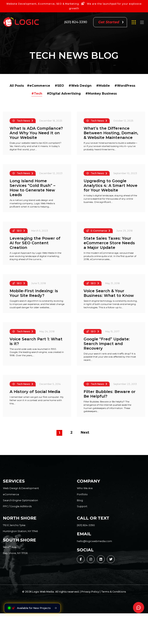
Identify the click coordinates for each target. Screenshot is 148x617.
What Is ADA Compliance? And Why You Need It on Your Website (36, 133)
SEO (19, 230)
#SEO (59, 85)
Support (82, 506)
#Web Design (80, 85)
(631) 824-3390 (75, 22)
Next (85, 432)
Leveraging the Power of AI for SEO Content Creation (35, 243)
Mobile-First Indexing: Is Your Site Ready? (34, 293)
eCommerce (11, 494)
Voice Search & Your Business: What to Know (109, 293)
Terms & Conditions (113, 591)
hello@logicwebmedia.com (94, 541)
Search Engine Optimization (20, 500)
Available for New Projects (33, 608)
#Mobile (103, 85)
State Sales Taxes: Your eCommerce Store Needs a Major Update (109, 243)
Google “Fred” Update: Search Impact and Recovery (107, 344)
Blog (80, 500)
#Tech (36, 93)
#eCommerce (38, 85)
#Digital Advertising (64, 93)
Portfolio (82, 494)
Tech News (23, 120)
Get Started (108, 22)
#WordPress (124, 85)
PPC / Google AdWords (17, 506)
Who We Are (85, 488)
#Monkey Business (101, 93)
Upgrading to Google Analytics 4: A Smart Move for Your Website (110, 185)
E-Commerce (99, 230)
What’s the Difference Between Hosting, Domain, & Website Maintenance (111, 133)
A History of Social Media (35, 391)
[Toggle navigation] (142, 23)
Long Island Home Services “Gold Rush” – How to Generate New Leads (32, 188)
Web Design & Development (21, 488)
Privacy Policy (90, 591)
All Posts (17, 85)
